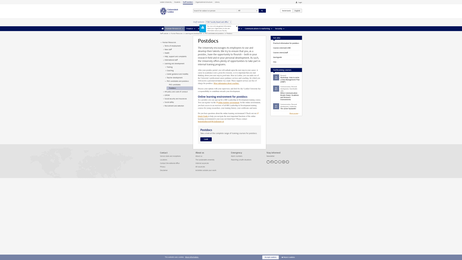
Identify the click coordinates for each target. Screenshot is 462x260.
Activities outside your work (206, 170)
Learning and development (193, 33)
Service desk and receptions (170, 156)
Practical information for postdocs (286, 43)
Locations (163, 160)
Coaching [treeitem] (170, 70)
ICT (199, 28)
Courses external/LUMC (282, 48)
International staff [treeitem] (171, 60)
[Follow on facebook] (272, 162)
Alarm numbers (236, 156)
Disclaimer (164, 170)
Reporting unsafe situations (241, 160)
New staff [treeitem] (168, 49)
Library (217, 2)
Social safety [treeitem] (169, 102)
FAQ (274, 62)
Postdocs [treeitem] (172, 88)
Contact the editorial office (170, 163)
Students (177, 2)
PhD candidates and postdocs (214, 33)
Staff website (164, 33)
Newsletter (270, 156)
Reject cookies (289, 257)
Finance (189, 28)
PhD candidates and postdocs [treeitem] (178, 81)
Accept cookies (270, 257)
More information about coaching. (226, 83)
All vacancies (200, 167)
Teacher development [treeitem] (175, 78)
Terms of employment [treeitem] (173, 46)
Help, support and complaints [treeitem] (175, 56)
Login (300, 2)
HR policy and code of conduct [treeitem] (176, 92)
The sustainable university (205, 160)
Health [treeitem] (167, 53)
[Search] (262, 11)
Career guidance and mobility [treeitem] (177, 74)
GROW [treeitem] (167, 95)
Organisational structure (204, 2)
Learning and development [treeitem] (174, 63)
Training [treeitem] (170, 67)
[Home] (162, 28)
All (239, 11)
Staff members (188, 2)
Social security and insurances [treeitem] (176, 99)
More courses (293, 113)
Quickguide (277, 57)
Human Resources (173, 28)
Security (278, 28)
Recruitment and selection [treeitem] (174, 106)
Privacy (162, 167)
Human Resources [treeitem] (169, 42)
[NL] (286, 11)
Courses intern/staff (280, 53)
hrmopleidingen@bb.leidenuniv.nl (211, 121)
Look (206, 139)
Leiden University (166, 2)
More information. (192, 257)
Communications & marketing (257, 28)
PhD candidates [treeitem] (174, 85)
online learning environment (228, 102)
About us (199, 156)
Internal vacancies (202, 163)
